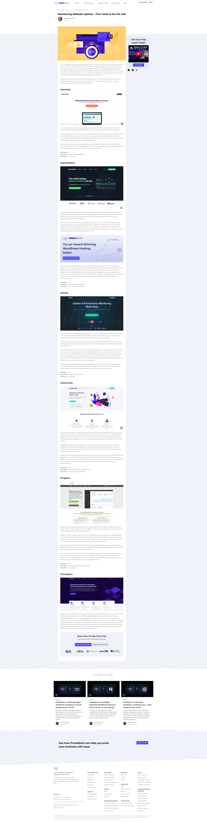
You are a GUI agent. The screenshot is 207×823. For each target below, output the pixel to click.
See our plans (142, 742)
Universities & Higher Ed (111, 782)
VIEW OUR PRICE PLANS (100, 644)
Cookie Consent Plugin (127, 805)
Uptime (98, 335)
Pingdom (63, 527)
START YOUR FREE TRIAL (71, 258)
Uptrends (63, 128)
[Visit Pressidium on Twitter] (60, 794)
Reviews (61, 10)
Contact (123, 780)
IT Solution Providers (144, 803)
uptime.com (108, 368)
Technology (90, 775)
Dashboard (90, 780)
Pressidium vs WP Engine (111, 805)
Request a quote (92, 787)
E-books (123, 791)
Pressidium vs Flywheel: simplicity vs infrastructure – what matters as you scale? (137, 704)
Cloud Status (91, 796)
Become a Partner (143, 798)
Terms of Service (142, 775)
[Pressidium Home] (103, 768)
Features (89, 777)
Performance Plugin (126, 803)
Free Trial (106, 796)
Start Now (138, 65)
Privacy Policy (142, 777)
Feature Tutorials (92, 799)
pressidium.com (92, 628)
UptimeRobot (64, 212)
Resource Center (125, 789)
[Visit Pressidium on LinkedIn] (57, 794)
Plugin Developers (143, 808)
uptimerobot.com (66, 278)
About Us (123, 775)
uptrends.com (96, 148)
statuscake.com (65, 463)
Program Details (142, 796)
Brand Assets (124, 796)
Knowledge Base (92, 794)
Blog (122, 786)
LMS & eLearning (109, 785)
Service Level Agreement (145, 782)
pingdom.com (94, 559)
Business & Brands (109, 777)
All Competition (108, 810)
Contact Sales (143, 2)
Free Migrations (91, 782)
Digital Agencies (109, 775)
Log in (151, 2)
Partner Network (142, 793)
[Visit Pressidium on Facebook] (54, 794)
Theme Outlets (142, 806)
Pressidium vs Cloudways (111, 808)
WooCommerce (99, 620)
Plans (105, 791)
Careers (123, 777)
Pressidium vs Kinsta (110, 803)
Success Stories (125, 794)
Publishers (141, 811)
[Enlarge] (121, 95)
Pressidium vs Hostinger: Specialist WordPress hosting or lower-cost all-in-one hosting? (102, 704)
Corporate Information (144, 785)
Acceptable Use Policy (144, 780)
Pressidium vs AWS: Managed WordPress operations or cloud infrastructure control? (68, 704)
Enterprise (90, 785)
